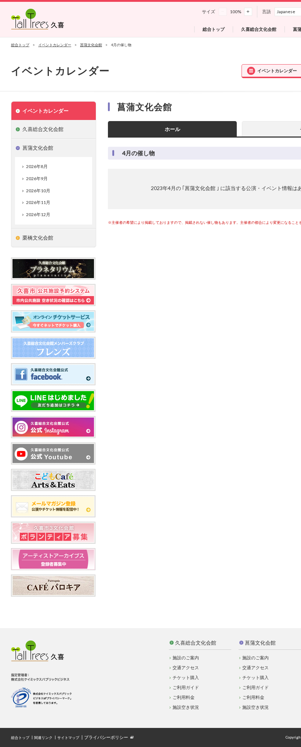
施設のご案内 (186, 657)
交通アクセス (186, 667)
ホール (172, 129)
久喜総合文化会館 (195, 642)
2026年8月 (37, 166)
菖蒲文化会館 (91, 45)
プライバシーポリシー (106, 737)
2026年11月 (38, 202)
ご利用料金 (184, 697)
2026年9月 (37, 178)
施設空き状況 (186, 707)
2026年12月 (38, 214)
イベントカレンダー (54, 45)
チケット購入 (186, 677)
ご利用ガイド (186, 687)
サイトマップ (68, 737)
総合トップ (20, 45)
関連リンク (43, 737)
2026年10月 (38, 190)
